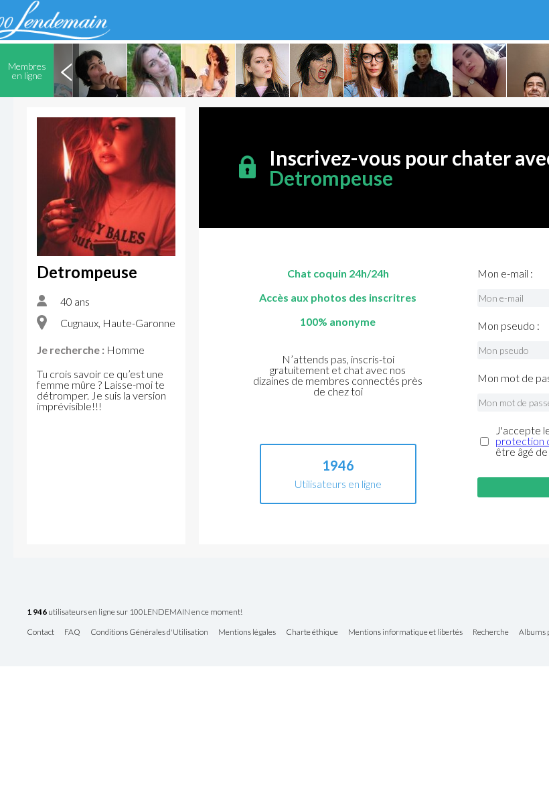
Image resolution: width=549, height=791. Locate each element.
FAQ (72, 632)
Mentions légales (247, 632)
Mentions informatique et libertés (405, 632)
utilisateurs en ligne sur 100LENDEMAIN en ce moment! (134, 612)
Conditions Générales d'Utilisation (149, 632)
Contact (40, 632)
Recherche (491, 632)
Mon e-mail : (505, 273)
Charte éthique (312, 632)
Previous (66, 70)
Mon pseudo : (508, 325)
